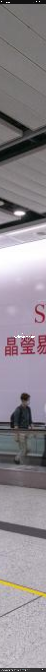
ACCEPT (42, 669)
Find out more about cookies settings (20, 670)
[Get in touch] (39, 2)
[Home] (8, 2)
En (42, 1)
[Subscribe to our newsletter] (36, 2)
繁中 (44, 1)
